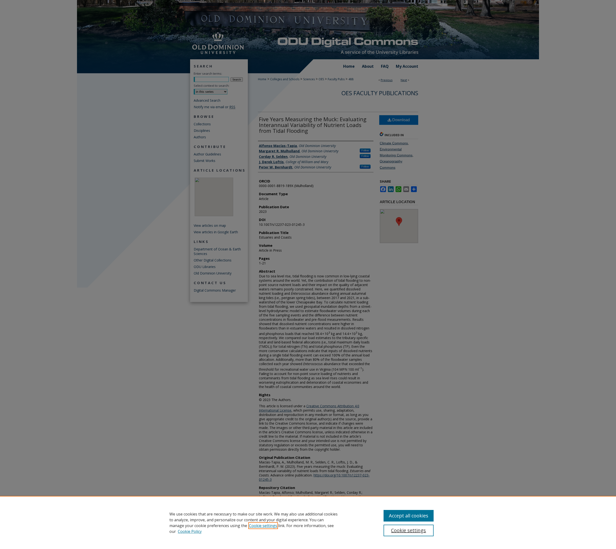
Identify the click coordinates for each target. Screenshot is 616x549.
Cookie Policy (190, 531)
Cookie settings (263, 525)
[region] (308, 522)
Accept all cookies (408, 515)
